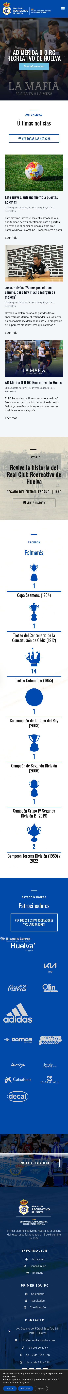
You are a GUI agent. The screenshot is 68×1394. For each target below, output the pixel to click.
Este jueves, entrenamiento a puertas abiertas (31, 199)
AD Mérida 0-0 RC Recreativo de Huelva (34, 382)
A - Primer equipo (37, 207)
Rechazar (25, 1388)
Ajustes (41, 1388)
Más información (34, 66)
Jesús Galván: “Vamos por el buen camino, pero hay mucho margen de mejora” (30, 292)
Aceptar (9, 1388)
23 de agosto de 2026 (16, 207)
